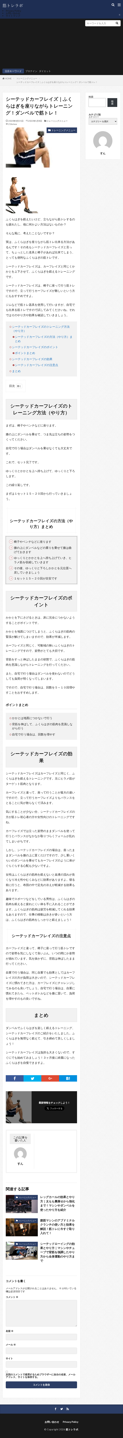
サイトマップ (13, 15)
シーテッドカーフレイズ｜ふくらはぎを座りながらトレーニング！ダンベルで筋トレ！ (57, 82)
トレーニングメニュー (26, 78)
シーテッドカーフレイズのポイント (35, 347)
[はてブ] (68, 1078)
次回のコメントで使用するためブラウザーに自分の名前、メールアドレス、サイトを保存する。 (40, 1375)
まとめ (16, 371)
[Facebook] (15, 1078)
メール (11, 1344)
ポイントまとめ (25, 353)
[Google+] (50, 1078)
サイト (9, 1358)
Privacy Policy (13, 10)
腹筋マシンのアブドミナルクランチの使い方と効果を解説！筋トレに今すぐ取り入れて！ (57, 1227)
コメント (12, 1297)
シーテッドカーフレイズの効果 (32, 359)
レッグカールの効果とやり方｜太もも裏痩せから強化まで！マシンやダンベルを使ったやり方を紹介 (57, 1203)
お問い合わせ (13, 13)
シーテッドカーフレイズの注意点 (36, 365)
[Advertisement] (40, 44)
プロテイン (31, 71)
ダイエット (45, 71)
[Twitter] (32, 1078)
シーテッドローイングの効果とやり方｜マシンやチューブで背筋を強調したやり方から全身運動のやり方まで (57, 1252)
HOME (8, 78)
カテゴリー (94, 117)
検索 (91, 96)
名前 (9, 1331)
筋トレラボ (72, 1429)
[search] (117, 23)
